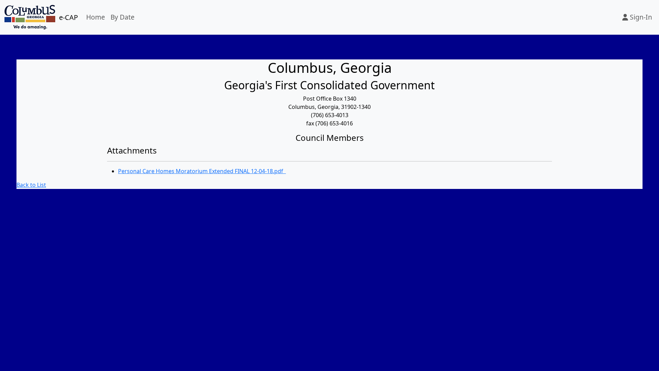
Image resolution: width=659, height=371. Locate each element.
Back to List (31, 185)
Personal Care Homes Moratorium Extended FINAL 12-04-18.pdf (202, 171)
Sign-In (640, 17)
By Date (123, 17)
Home (95, 17)
